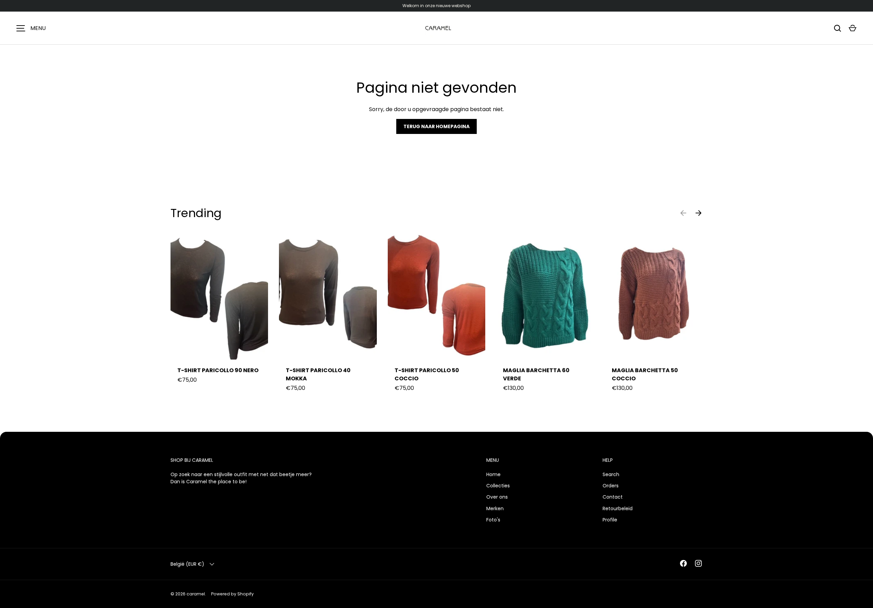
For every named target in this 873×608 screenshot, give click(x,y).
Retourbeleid (618, 508)
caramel (196, 594)
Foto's (493, 519)
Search (611, 474)
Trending (196, 213)
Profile (610, 519)
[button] (852, 28)
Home (493, 474)
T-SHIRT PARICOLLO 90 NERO (217, 370)
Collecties (498, 485)
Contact (613, 496)
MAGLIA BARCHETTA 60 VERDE (536, 374)
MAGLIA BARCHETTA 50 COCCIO (645, 374)
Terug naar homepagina (436, 126)
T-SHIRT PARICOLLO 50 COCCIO (427, 374)
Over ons (497, 496)
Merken (495, 508)
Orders (611, 485)
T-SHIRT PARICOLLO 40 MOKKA (318, 374)
